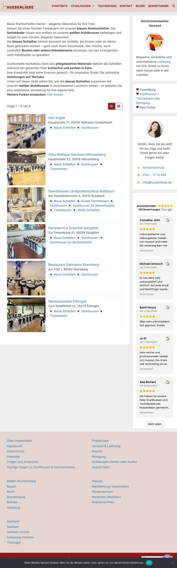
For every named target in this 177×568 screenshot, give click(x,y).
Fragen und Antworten (22, 462)
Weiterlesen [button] (147, 250)
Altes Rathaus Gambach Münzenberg (77, 154)
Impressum (14, 446)
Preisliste (13, 456)
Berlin (11, 491)
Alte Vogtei (56, 118)
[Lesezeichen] (10, 145)
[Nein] (172, 563)
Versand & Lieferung (106, 446)
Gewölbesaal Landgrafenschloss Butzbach (81, 191)
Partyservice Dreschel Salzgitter (73, 228)
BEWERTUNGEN (158, 6)
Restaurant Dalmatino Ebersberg (73, 265)
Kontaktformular (154, 167)
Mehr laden (155, 424)
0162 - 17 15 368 (154, 175)
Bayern (12, 486)
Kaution (97, 451)
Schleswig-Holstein (20, 537)
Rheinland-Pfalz (103, 502)
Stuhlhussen (148, 94)
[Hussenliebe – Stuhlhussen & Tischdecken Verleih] (18, 6)
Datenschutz (15, 451)
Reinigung (143, 103)
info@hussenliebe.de (157, 182)
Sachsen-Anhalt (18, 532)
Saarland (13, 521)
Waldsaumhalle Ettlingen (67, 301)
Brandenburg (16, 497)
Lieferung (164, 61)
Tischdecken (145, 98)
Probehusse (100, 440)
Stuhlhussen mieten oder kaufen (114, 462)
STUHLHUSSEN (81, 6)
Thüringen (14, 542)
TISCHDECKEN (107, 6)
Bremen (12, 502)
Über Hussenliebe (19, 440)
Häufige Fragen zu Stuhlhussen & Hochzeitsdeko (41, 467)
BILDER (140, 6)
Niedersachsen (102, 491)
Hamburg (13, 507)
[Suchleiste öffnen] (173, 6)
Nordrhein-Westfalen (106, 497)
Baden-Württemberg (21, 481)
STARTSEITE (60, 6)
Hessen (97, 481)
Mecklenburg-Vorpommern (110, 486)
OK (149, 562)
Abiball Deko (101, 467)
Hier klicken (55, 94)
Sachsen (13, 527)
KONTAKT (126, 6)
